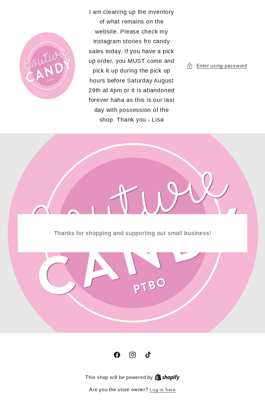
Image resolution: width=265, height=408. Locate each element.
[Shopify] (167, 377)
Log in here (162, 389)
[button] (216, 66)
